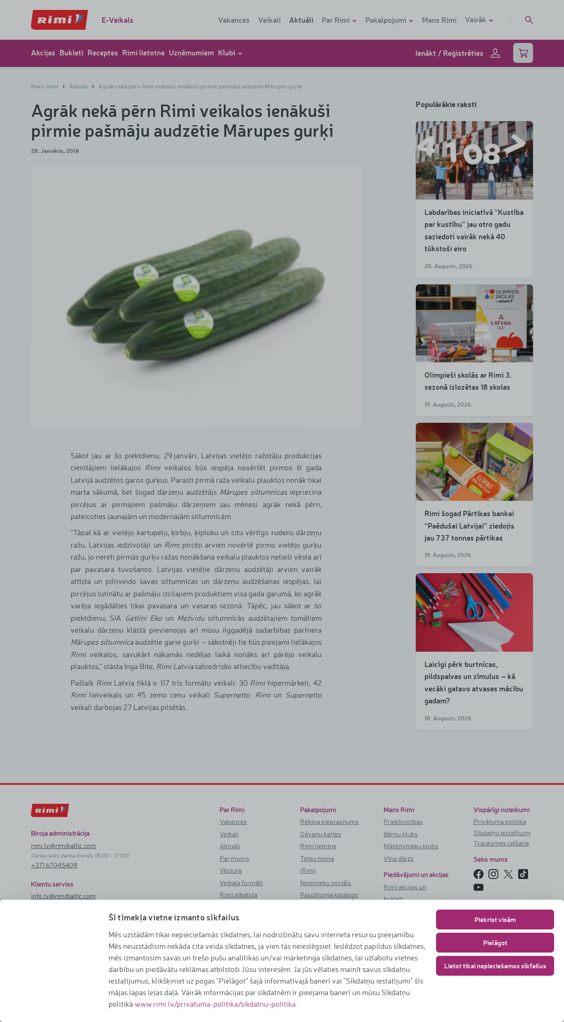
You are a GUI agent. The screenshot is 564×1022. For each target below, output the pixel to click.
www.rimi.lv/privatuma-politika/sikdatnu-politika (215, 1003)
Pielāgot (495, 942)
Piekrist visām (495, 919)
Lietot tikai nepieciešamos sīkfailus (495, 965)
